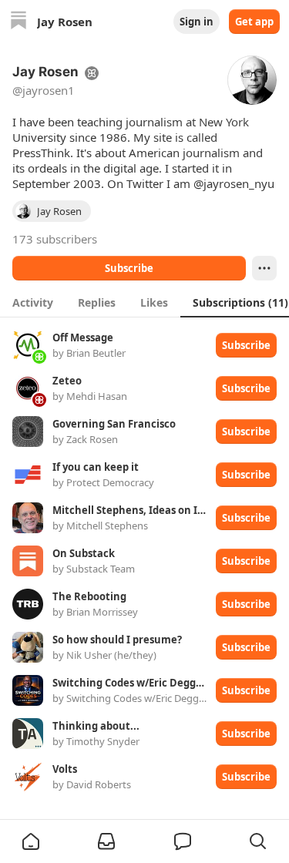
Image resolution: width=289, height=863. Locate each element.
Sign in (196, 22)
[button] (30, 841)
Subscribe (129, 268)
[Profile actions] (264, 268)
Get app (254, 22)
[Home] (18, 22)
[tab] (33, 302)
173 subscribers (54, 239)
